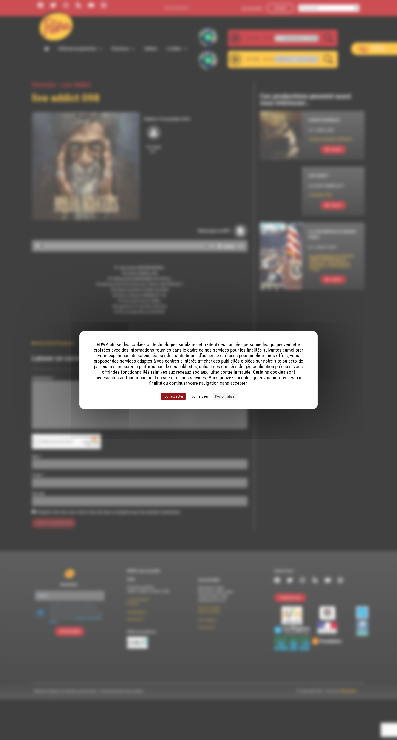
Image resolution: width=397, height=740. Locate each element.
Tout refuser (199, 396)
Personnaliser (225, 396)
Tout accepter (173, 396)
